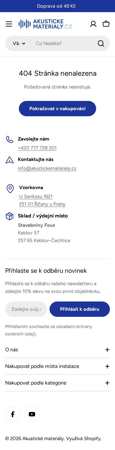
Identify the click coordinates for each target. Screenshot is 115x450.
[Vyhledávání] (101, 43)
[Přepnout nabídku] (9, 24)
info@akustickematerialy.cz (47, 168)
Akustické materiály (43, 438)
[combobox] (57, 43)
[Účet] (93, 24)
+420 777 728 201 (37, 148)
